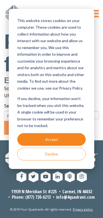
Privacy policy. (83, 209)
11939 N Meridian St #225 (34, 192)
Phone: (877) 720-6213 (31, 197)
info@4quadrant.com (75, 197)
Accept (51, 139)
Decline (51, 154)
